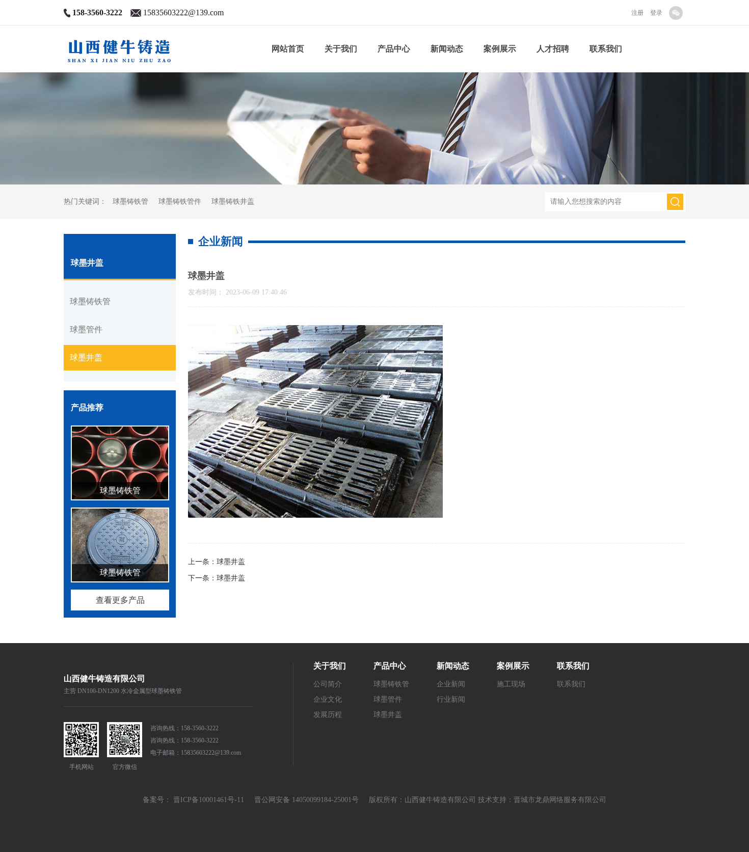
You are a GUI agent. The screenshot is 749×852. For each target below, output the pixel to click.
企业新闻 (451, 684)
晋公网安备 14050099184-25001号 (302, 800)
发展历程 (327, 714)
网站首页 (288, 48)
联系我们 (606, 48)
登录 (656, 12)
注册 (637, 12)
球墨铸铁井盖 (232, 201)
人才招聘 (553, 48)
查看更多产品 (120, 600)
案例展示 (500, 48)
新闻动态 (447, 48)
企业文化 (327, 699)
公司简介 (327, 684)
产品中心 (394, 48)
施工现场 (511, 684)
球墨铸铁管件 (179, 201)
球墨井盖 (86, 357)
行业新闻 (451, 699)
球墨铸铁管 (130, 201)
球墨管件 (86, 329)
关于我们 (341, 48)
